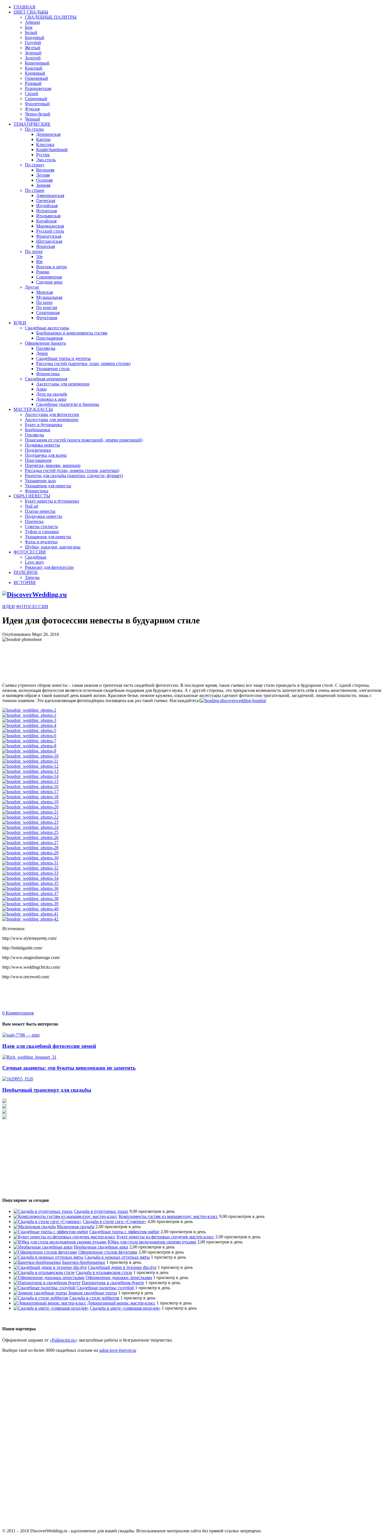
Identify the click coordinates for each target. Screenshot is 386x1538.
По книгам (46, 307)
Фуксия (32, 108)
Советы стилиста (41, 526)
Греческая (45, 200)
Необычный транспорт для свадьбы (46, 1090)
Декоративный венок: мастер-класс (121, 1303)
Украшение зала (40, 480)
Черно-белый (37, 113)
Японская (45, 246)
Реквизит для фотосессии (49, 567)
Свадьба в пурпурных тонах (101, 1211)
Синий (31, 93)
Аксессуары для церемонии (63, 383)
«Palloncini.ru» (63, 1340)
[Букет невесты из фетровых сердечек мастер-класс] (65, 1236)
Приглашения (49, 338)
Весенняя (45, 170)
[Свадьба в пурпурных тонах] (43, 1211)
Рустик (43, 154)
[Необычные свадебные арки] (43, 1247)
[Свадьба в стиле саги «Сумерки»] (48, 1221)
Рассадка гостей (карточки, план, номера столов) (83, 363)
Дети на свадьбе (51, 394)
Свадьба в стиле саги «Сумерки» (114, 1221)
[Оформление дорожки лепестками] (49, 1277)
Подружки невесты (43, 516)
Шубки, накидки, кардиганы (53, 546)
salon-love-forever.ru (117, 1350)
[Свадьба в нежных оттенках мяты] (48, 1257)
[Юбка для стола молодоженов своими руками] (60, 1241)
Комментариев (18, 1013)
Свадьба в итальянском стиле (104, 1272)
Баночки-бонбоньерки (83, 1262)
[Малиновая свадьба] (35, 1226)
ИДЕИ (20, 322)
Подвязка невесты (42, 445)
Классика (45, 144)
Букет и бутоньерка (43, 424)
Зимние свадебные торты (92, 1292)
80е (39, 261)
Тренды (32, 577)
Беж (28, 27)
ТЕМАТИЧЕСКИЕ (32, 124)
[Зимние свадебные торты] (40, 1292)
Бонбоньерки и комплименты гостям (71, 333)
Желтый (32, 47)
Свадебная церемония (46, 378)
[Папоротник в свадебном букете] (47, 1282)
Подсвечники (38, 450)
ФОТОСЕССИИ (30, 552)
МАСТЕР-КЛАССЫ (33, 409)
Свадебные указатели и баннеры (67, 404)
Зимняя (43, 185)
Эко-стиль (46, 159)
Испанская (46, 210)
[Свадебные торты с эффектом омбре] (51, 1231)
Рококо (42, 271)
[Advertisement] (105, 655)
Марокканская (50, 226)
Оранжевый (36, 78)
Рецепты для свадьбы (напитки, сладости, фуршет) (74, 475)
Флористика (48, 373)
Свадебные (35, 557)
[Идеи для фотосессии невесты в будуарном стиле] (233, 700)
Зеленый (33, 52)
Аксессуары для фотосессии (52, 414)
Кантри (43, 139)
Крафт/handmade (52, 149)
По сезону (34, 164)
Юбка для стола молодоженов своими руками (152, 1241)
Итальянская (48, 215)
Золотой (33, 57)
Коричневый (37, 63)
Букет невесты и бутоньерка (52, 501)
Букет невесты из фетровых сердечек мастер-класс (165, 1236)
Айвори (32, 22)
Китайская (46, 220)
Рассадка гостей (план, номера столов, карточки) (72, 470)
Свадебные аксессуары (47, 327)
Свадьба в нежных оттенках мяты (117, 1257)
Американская (50, 195)
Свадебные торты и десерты (63, 358)
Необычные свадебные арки (101, 1247)
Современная (49, 276)
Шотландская (49, 241)
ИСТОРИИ (25, 582)
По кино (44, 302)
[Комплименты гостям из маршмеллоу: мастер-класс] (66, 1216)
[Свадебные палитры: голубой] (44, 1287)
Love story (34, 562)
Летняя (43, 175)
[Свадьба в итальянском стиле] (44, 1272)
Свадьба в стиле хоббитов (94, 1297)
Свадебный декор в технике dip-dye (122, 1267)
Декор (42, 353)
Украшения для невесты (48, 485)
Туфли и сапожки (42, 531)
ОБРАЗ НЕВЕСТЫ (32, 496)
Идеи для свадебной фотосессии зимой (49, 1046)
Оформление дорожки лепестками (119, 1277)
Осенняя (44, 180)
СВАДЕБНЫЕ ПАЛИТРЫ (51, 17)
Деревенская (48, 134)
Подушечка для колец (46, 455)
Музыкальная (49, 297)
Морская (44, 292)
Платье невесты (40, 511)
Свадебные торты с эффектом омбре (124, 1231)
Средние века (49, 282)
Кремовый (35, 73)
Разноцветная (38, 88)
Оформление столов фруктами (107, 1252)
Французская (48, 236)
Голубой (33, 42)
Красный (33, 68)
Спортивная (48, 312)
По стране (34, 190)
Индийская (47, 205)
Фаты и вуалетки (41, 541)
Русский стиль (50, 231)
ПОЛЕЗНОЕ (26, 572)
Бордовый (34, 37)
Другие (32, 287)
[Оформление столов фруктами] (45, 1252)
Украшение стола (53, 368)
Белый (31, 32)
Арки (41, 389)
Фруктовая (46, 317)
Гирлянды (45, 348)
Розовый (33, 83)
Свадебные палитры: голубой (105, 1287)
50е (39, 256)
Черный (32, 119)
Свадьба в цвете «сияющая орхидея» (125, 1308)
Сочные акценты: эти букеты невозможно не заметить (69, 1068)
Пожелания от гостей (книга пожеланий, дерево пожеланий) (83, 439)
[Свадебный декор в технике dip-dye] (50, 1267)
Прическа (34, 521)
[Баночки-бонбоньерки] (37, 1262)
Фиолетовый (37, 103)
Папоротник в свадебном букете (113, 1282)
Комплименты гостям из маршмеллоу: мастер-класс (168, 1216)
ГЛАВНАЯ (24, 7)
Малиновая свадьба (75, 1226)
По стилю (34, 129)
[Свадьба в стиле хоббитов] (41, 1297)
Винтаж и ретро (51, 266)
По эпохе (34, 251)
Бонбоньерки (37, 429)
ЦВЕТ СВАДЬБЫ (31, 12)
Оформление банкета (45, 343)
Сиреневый (36, 98)
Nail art (31, 506)
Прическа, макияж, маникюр (53, 465)
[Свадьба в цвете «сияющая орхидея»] (51, 1308)
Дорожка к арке (51, 399)
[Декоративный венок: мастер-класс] (50, 1303)
